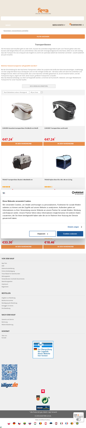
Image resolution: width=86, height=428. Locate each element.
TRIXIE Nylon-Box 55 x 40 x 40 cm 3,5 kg (58, 180)
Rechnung (5, 322)
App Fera (4, 263)
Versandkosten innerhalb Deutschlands (13, 279)
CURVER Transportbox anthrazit (56, 128)
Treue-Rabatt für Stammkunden (11, 273)
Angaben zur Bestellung (8, 298)
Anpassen (41, 234)
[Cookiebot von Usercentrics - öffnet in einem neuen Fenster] (73, 193)
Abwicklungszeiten (7, 281)
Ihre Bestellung (6, 308)
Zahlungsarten (6, 276)
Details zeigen (73, 227)
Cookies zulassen (70, 234)
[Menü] (82, 413)
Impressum (5, 284)
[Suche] (82, 18)
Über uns (4, 335)
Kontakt (4, 338)
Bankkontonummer (7, 300)
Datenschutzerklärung (8, 268)
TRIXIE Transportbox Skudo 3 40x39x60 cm (17, 180)
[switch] (78, 419)
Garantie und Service (8, 319)
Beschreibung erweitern (39, 86)
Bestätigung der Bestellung (9, 303)
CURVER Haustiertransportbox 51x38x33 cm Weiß (20, 128)
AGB (3, 266)
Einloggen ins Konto (7, 306)
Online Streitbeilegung (8, 271)
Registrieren (5, 287)
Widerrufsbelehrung (7, 324)
